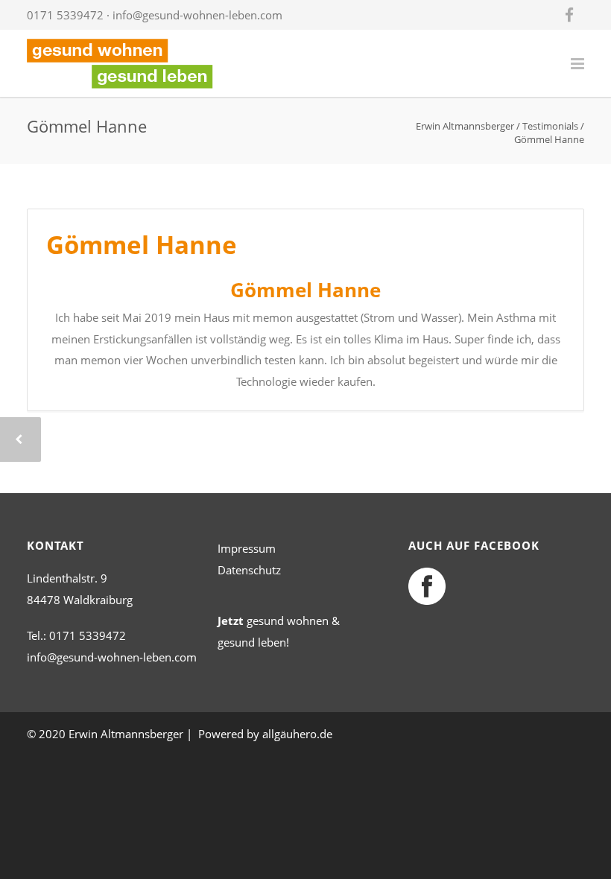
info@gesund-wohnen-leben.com (197, 14)
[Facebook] (569, 15)
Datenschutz (249, 569)
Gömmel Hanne (141, 244)
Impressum (247, 548)
